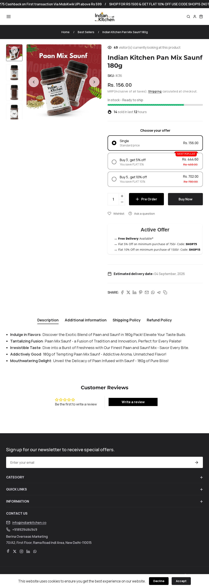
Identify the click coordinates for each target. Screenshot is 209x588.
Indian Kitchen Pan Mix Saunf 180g (125, 32)
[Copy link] (165, 292)
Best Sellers (86, 32)
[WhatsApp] (153, 292)
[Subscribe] (196, 462)
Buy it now (185, 199)
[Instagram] (21, 551)
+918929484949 (24, 529)
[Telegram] (159, 292)
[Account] (195, 16)
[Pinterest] (141, 292)
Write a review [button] (133, 402)
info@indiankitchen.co (29, 522)
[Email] (147, 292)
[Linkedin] (134, 292)
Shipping (155, 91)
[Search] (188, 16)
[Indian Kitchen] (104, 16)
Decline (158, 581)
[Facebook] (122, 292)
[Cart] (201, 16)
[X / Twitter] (128, 292)
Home (65, 32)
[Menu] (8, 16)
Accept (181, 581)
